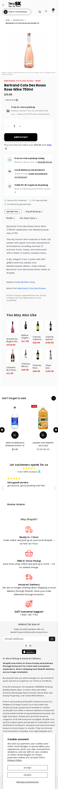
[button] (3, 4)
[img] (29, 468)
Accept (27, 767)
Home (8, 20)
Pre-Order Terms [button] (28, 218)
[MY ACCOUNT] (46, 12)
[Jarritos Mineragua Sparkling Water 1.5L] (14, 417)
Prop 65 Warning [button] (33, 211)
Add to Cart (20, 137)
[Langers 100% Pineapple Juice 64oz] (43, 417)
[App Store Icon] (29, 652)
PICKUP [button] (9, 218)
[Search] (39, 11)
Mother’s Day (18, 20)
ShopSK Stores (45, 162)
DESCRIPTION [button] (12, 211)
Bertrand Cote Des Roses (32, 288)
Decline (27, 774)
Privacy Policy (14, 760)
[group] (14, 126)
